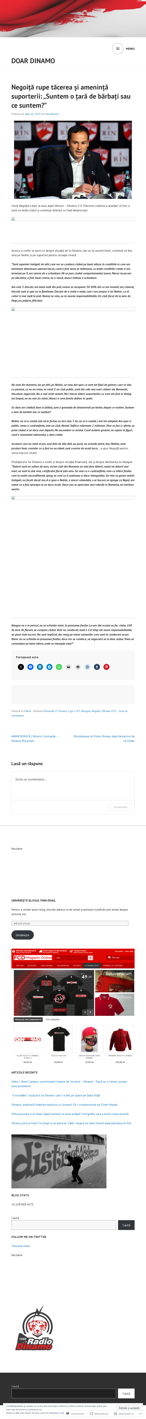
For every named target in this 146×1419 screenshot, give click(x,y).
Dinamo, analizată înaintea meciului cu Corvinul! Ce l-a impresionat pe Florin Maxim (64, 1104)
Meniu (130, 49)
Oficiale (106, 711)
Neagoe (85, 711)
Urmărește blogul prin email (33, 900)
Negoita (95, 711)
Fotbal (27, 711)
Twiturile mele (20, 1246)
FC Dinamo (61, 711)
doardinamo (52, 114)
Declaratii (49, 711)
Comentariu (120, 807)
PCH (113, 711)
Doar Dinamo (33, 60)
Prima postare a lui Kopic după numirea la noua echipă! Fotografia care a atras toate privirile (70, 1114)
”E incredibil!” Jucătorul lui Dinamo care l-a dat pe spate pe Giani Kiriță (55, 1095)
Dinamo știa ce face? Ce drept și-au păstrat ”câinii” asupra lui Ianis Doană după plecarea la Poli (71, 1123)
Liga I (71, 711)
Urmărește (22, 935)
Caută (15, 1218)
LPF (78, 711)
